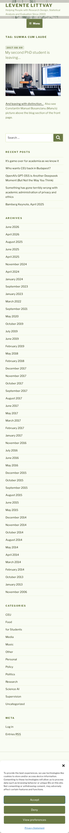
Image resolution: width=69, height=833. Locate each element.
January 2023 (14, 294)
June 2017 (12, 405)
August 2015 (14, 495)
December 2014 (16, 517)
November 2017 (16, 376)
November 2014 (16, 525)
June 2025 (12, 249)
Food (9, 622)
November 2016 (16, 443)
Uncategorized (15, 704)
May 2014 (12, 547)
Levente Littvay (29, 5)
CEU (8, 614)
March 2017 (13, 420)
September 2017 (16, 391)
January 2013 (14, 584)
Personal (11, 659)
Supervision (13, 696)
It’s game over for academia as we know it (32, 161)
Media (10, 637)
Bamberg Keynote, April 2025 (25, 204)
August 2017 (14, 398)
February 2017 (15, 428)
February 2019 (15, 346)
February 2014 (15, 569)
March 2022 (13, 301)
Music (9, 644)
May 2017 (12, 413)
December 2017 (16, 368)
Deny (34, 810)
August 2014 (14, 540)
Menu (36, 23)
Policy (9, 667)
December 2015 (16, 473)
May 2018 (12, 353)
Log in (9, 726)
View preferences (34, 820)
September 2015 (17, 487)
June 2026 (12, 227)
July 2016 (12, 450)
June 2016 (12, 458)
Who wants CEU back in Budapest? (28, 168)
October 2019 (14, 324)
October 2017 (14, 383)
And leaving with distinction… (25, 103)
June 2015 (12, 502)
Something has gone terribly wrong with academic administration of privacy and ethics (32, 192)
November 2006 (16, 592)
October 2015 (14, 480)
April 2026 (12, 234)
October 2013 (14, 577)
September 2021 (16, 309)
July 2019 (12, 331)
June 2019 (12, 338)
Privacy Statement (35, 828)
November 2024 (16, 264)
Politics (10, 674)
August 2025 (14, 242)
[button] (63, 765)
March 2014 (13, 562)
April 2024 (12, 271)
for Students (14, 629)
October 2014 (14, 532)
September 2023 (17, 286)
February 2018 (15, 361)
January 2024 (14, 279)
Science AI (12, 689)
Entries (13, 734)
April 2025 (12, 256)
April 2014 (12, 554)
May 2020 (12, 316)
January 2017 (14, 435)
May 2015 (12, 510)
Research (12, 681)
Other (9, 652)
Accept (34, 799)
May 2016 (12, 465)
